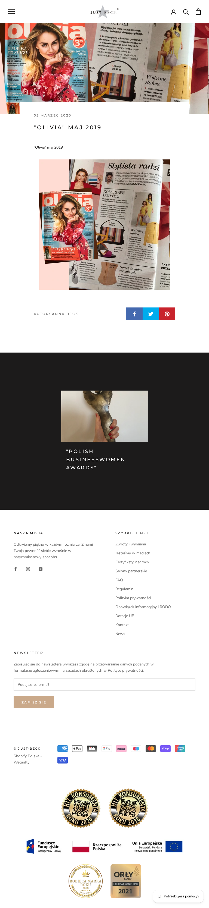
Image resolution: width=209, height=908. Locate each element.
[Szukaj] (186, 11)
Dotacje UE (124, 615)
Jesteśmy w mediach (132, 553)
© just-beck (27, 748)
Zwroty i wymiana (130, 544)
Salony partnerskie (131, 571)
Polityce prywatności (125, 670)
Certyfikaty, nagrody (132, 562)
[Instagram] (28, 568)
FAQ (119, 580)
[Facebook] (15, 568)
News (120, 633)
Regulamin (124, 589)
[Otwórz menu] (11, 11)
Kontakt (122, 624)
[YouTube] (40, 568)
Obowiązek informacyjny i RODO (143, 606)
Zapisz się (33, 702)
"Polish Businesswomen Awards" (96, 459)
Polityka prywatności (133, 598)
